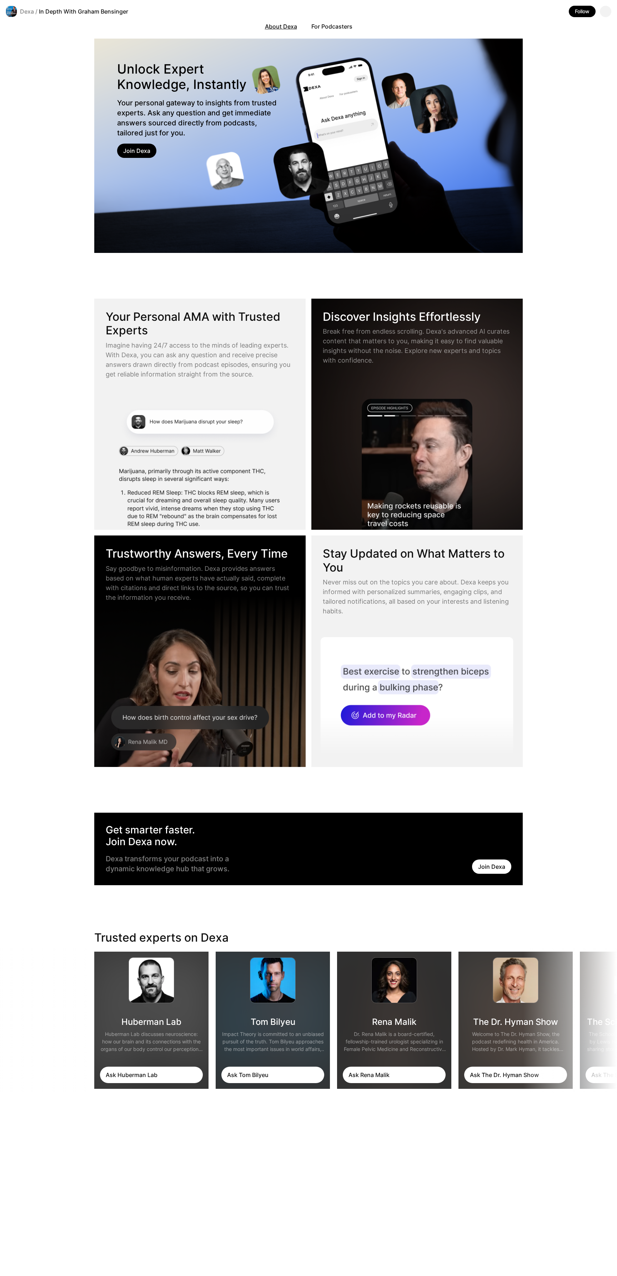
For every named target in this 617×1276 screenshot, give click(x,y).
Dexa (27, 11)
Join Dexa (136, 150)
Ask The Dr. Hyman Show (504, 1074)
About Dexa (281, 26)
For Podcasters (331, 26)
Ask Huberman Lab (131, 1074)
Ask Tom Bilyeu (248, 1074)
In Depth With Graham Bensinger (83, 11)
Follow (582, 11)
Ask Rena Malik (369, 1074)
